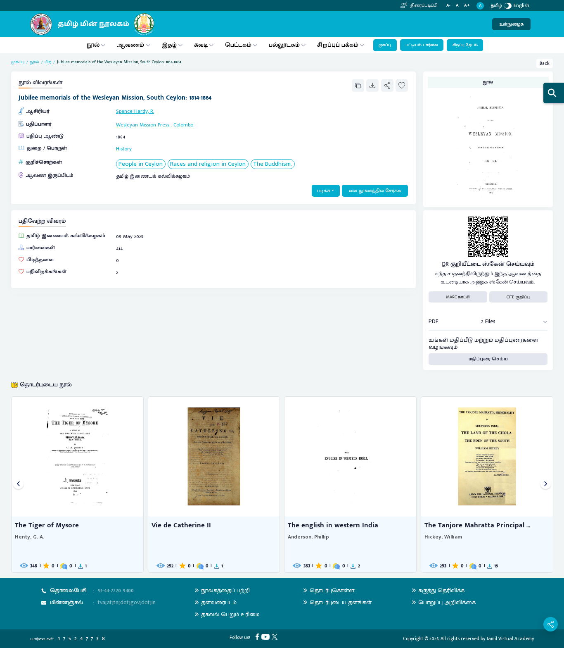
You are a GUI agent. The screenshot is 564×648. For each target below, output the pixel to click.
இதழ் (169, 45)
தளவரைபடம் (219, 602)
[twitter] (276, 636)
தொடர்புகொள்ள (332, 590)
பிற (48, 62)
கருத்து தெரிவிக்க (441, 590)
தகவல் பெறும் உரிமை (230, 614)
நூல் (93, 45)
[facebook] (258, 636)
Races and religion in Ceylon (208, 164)
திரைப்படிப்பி (423, 5)
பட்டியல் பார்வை (421, 45)
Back (545, 63)
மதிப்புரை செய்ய (488, 359)
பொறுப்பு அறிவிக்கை (447, 602)
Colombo (183, 125)
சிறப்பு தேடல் (465, 45)
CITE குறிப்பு (518, 297)
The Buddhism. (272, 164)
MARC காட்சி (458, 297)
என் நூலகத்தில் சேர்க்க (375, 191)
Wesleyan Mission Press (142, 125)
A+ (467, 5)
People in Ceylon (140, 164)
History (124, 149)
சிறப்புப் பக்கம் (337, 45)
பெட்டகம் (238, 45)
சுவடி (201, 45)
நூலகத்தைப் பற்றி (225, 590)
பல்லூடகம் (284, 45)
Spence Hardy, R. (135, 111)
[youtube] (266, 636)
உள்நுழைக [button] (511, 24)
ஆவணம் (131, 45)
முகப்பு (385, 45)
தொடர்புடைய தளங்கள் (341, 602)
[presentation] (18, 484)
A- (448, 5)
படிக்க (323, 191)
